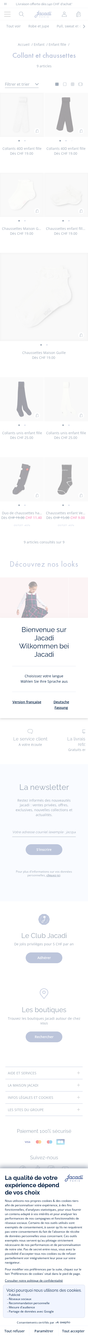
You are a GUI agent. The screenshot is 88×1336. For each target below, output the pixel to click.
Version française (26, 702)
